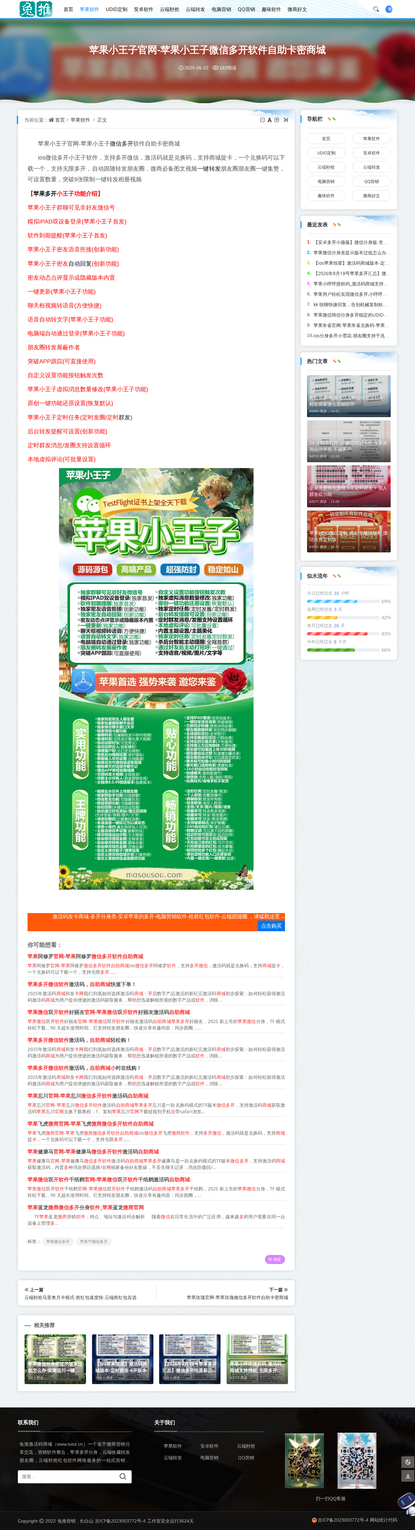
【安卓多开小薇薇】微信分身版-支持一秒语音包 (362, 242)
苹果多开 (45, 193)
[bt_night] (407, 1462)
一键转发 (208, 168)
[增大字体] (277, 119)
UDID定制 (116, 9)
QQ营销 (246, 9)
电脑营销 (221, 9)
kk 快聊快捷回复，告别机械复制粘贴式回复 (357, 304)
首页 (68, 9)
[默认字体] (270, 119)
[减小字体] (263, 119)
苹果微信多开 (58, 1241)
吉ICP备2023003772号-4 (120, 1521)
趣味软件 (271, 9)
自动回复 (80, 263)
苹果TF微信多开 (94, 1241)
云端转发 (195, 9)
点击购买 (271, 925)
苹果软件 (89, 9)
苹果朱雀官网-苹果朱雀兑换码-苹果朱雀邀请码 (361, 325)
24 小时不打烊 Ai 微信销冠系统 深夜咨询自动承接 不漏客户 (348, 446)
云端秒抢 (169, 9)
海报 (277, 1259)
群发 (124, 417)
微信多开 (121, 143)
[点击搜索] (378, 9)
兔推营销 (66, 1521)
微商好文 (297, 9)
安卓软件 (143, 9)
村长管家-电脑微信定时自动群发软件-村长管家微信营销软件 (347, 400)
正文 (102, 119)
